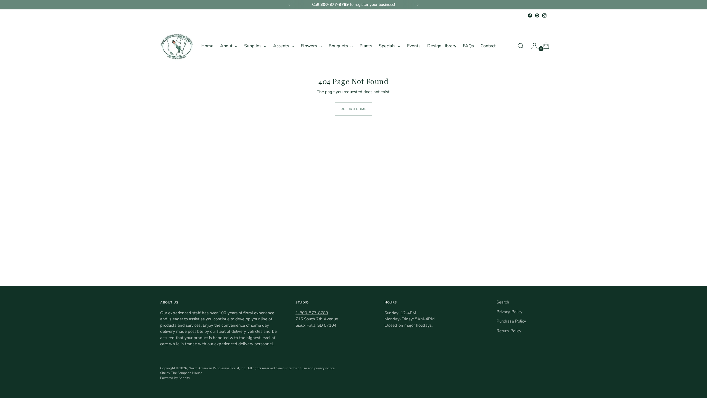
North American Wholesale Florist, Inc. (217, 368)
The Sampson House (186, 373)
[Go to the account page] (532, 45)
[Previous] (289, 4)
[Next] (417, 4)
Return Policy (509, 331)
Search (503, 302)
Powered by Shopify (175, 378)
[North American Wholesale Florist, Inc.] (176, 45)
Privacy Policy (510, 312)
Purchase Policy (511, 321)
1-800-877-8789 (312, 313)
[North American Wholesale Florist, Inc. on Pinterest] (537, 15)
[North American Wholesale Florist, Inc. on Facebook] (529, 15)
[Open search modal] (520, 45)
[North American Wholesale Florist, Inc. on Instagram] (544, 15)
